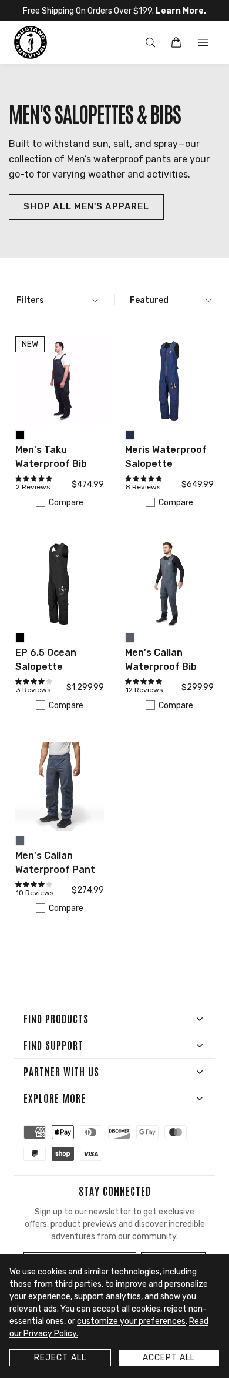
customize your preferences (131, 1321)
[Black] (20, 434)
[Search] (150, 42)
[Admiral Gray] (129, 637)
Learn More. (181, 11)
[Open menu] (203, 42)
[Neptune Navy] (129, 434)
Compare (66, 503)
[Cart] (176, 42)
